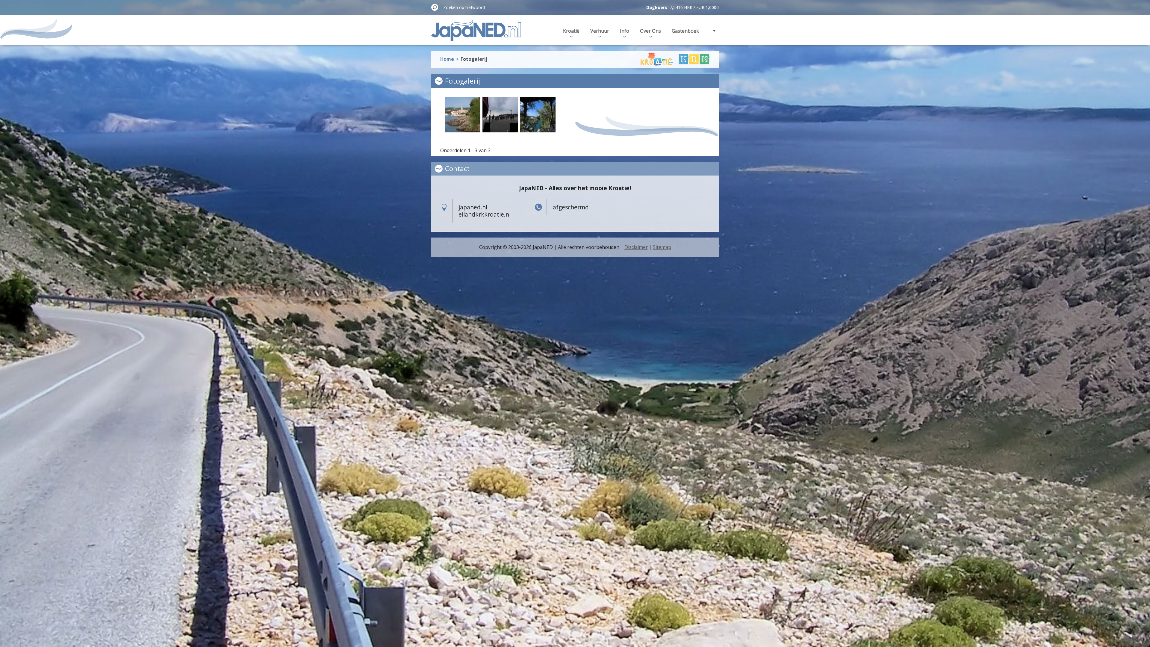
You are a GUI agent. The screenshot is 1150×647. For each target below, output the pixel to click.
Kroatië (571, 31)
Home (447, 59)
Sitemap (662, 247)
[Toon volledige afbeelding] (462, 114)
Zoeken (434, 7)
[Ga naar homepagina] (476, 34)
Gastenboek (685, 31)
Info (624, 31)
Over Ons (650, 31)
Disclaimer (636, 247)
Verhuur (599, 31)
